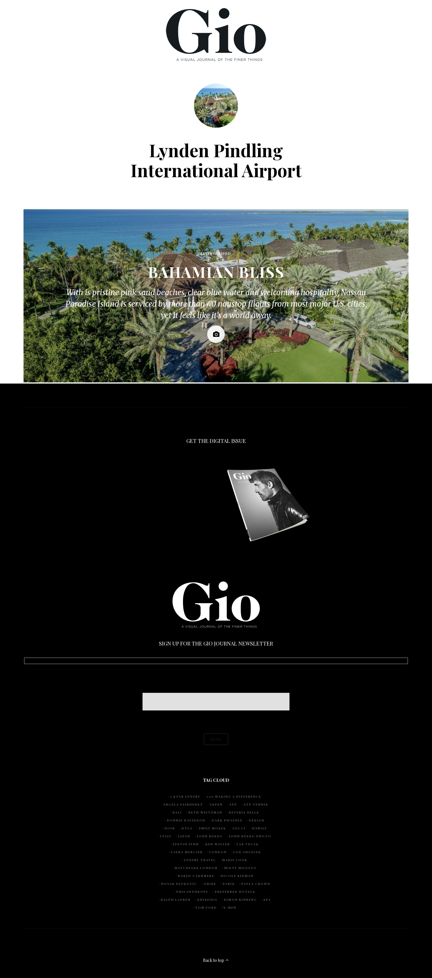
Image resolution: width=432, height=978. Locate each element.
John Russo (210, 836)
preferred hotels (235, 892)
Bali (177, 812)
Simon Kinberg (240, 900)
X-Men (230, 907)
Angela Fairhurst (183, 804)
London (218, 852)
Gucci (239, 828)
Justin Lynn (186, 844)
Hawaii (259, 828)
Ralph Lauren (176, 900)
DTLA (187, 828)
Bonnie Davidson (186, 820)
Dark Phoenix (227, 820)
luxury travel (200, 860)
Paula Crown (255, 884)
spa (267, 900)
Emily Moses (212, 828)
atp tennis (256, 804)
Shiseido (207, 900)
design (256, 820)
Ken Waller (217, 844)
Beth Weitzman (205, 812)
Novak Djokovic (179, 884)
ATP (233, 804)
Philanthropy (192, 892)
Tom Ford (206, 907)
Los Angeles (247, 852)
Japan (184, 836)
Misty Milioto (240, 868)
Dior (170, 828)
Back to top (214, 960)
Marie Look (234, 860)
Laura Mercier (187, 852)
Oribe (210, 884)
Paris (229, 884)
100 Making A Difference (234, 796)
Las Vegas (248, 844)
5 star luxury (185, 796)
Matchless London (196, 868)
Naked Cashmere (196, 876)
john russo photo (250, 836)
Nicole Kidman (237, 876)
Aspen (216, 804)
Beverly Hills (244, 812)
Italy (166, 836)
